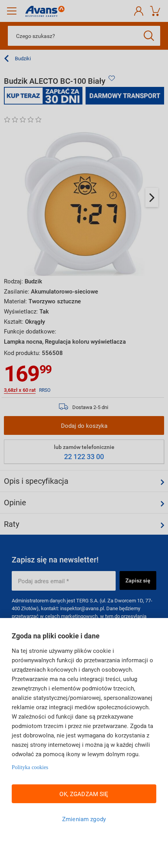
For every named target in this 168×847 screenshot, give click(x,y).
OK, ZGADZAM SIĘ (83, 794)
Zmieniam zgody (84, 819)
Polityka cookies (30, 767)
